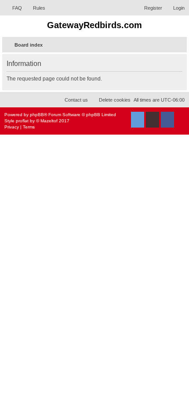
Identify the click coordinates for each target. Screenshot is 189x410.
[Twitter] (137, 120)
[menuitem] (13, 8)
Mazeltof (49, 120)
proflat (22, 120)
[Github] (152, 120)
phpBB (37, 114)
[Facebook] (167, 120)
